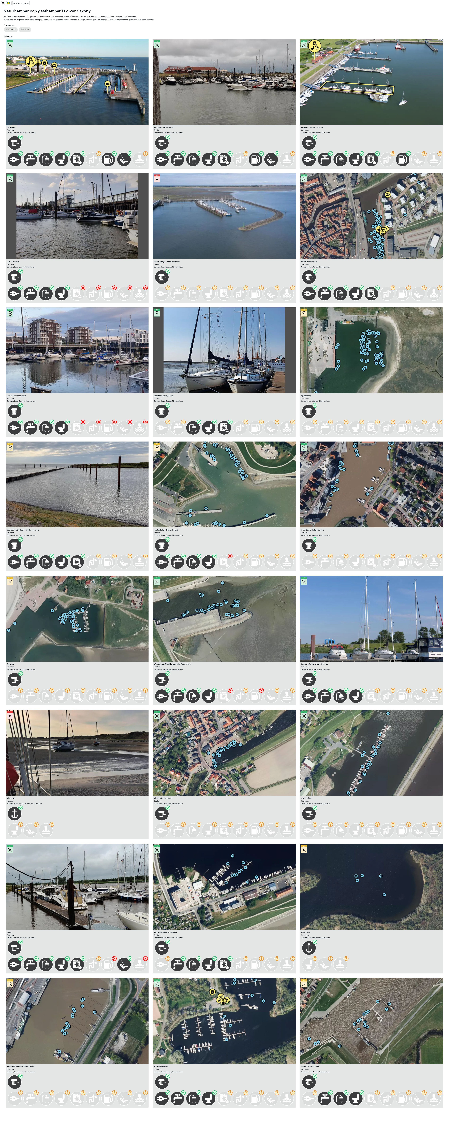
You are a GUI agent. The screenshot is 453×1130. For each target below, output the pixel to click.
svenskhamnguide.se (21, 3)
